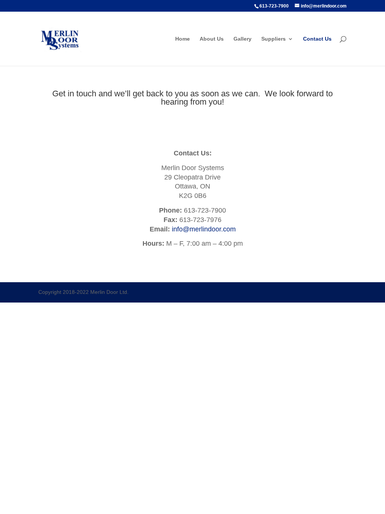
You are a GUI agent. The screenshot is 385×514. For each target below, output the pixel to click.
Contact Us (317, 39)
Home (182, 39)
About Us (212, 39)
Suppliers (273, 39)
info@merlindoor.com (204, 229)
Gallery (242, 39)
